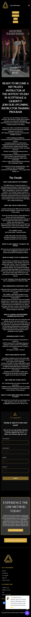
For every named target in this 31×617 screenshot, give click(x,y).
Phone (4, 467)
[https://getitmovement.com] (5, 5)
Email (4, 457)
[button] (29, 5)
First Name (6, 438)
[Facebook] (4, 602)
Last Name (5, 448)
